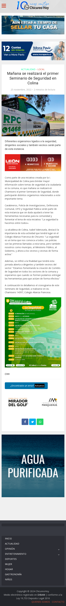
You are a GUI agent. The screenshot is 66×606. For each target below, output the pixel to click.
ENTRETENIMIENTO (15, 553)
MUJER (8, 564)
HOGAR (9, 569)
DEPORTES (11, 558)
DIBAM (41, 594)
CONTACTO (58, 601)
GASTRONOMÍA (13, 574)
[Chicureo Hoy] (33, 6)
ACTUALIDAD (28, 69)
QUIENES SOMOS (41, 601)
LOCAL (41, 69)
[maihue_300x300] (33, 465)
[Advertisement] (33, 508)
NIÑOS (8, 579)
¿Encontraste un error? (27, 385)
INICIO (8, 538)
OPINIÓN (10, 548)
